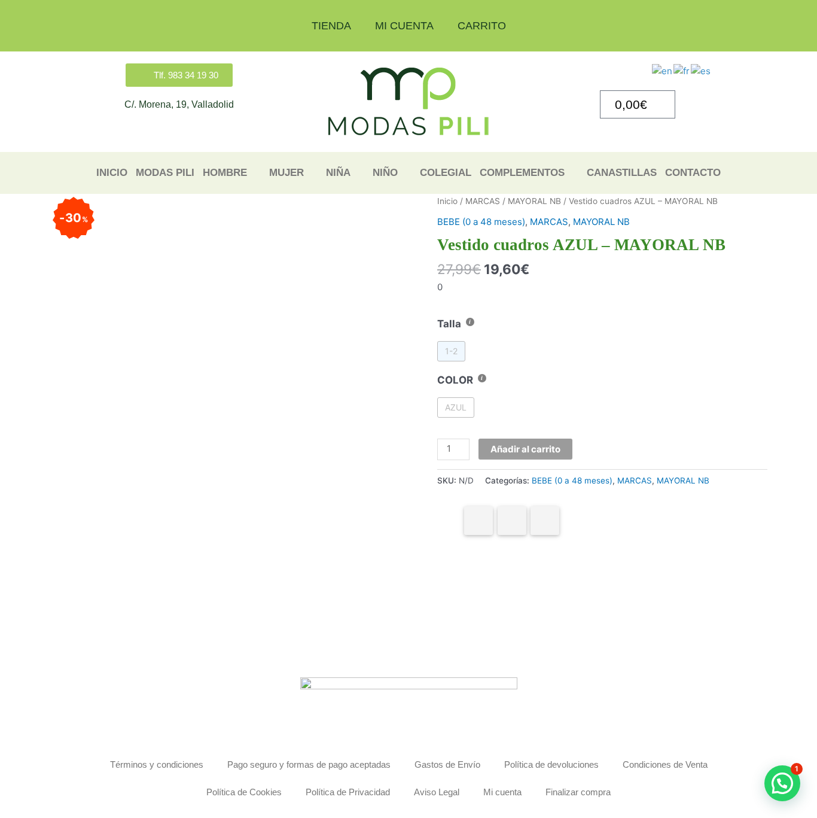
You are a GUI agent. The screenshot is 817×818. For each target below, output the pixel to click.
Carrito (482, 26)
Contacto (693, 172)
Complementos (522, 172)
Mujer (286, 172)
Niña (338, 172)
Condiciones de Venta (665, 764)
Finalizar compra (578, 792)
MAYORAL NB (534, 201)
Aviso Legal (436, 792)
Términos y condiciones (156, 764)
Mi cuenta (404, 26)
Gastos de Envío (447, 764)
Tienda (331, 26)
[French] (682, 70)
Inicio (111, 172)
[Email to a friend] (545, 520)
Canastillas (622, 172)
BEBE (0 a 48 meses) (481, 221)
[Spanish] (701, 70)
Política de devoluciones (551, 764)
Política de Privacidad (348, 792)
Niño (385, 172)
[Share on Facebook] (478, 520)
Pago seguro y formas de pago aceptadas (309, 764)
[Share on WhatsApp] (512, 520)
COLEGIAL (445, 172)
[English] (662, 70)
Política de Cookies (244, 792)
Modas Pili (165, 172)
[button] (782, 783)
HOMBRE (225, 172)
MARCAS (482, 201)
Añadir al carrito (525, 449)
